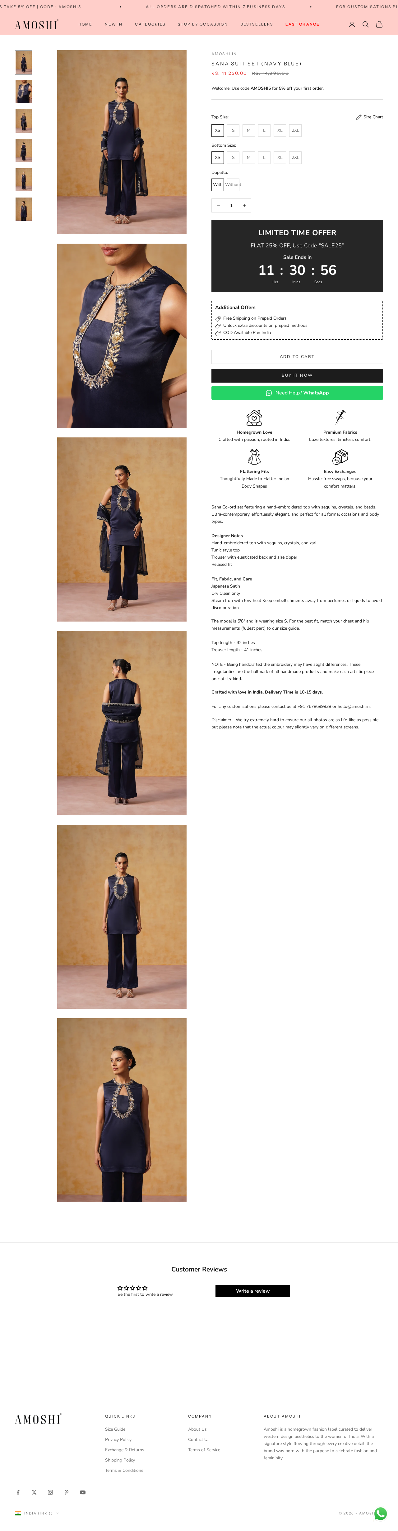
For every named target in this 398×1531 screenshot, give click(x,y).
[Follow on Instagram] (50, 1492)
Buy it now (297, 375)
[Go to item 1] (23, 62)
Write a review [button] (253, 1291)
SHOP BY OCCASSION (203, 24)
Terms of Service (204, 1450)
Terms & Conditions (124, 1470)
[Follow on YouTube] (83, 1492)
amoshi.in (224, 53)
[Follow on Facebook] (18, 1492)
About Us (197, 1429)
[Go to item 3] (23, 121)
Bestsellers (256, 24)
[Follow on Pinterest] (66, 1492)
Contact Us (199, 1440)
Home (85, 24)
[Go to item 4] (23, 150)
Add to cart (297, 357)
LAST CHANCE (302, 24)
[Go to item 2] (23, 91)
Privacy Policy (118, 1440)
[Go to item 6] (23, 209)
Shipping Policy (120, 1460)
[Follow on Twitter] (34, 1492)
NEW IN (114, 24)
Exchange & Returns (124, 1450)
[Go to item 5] (23, 180)
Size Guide (115, 1429)
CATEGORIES (150, 24)
